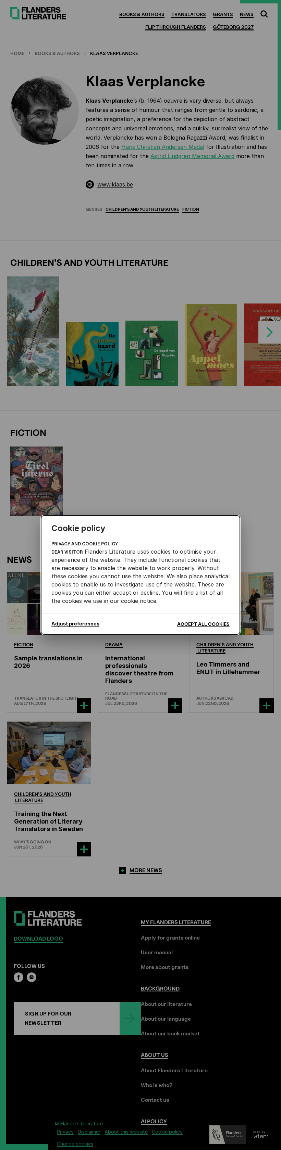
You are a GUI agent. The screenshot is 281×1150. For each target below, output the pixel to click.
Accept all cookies (203, 624)
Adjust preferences (75, 624)
